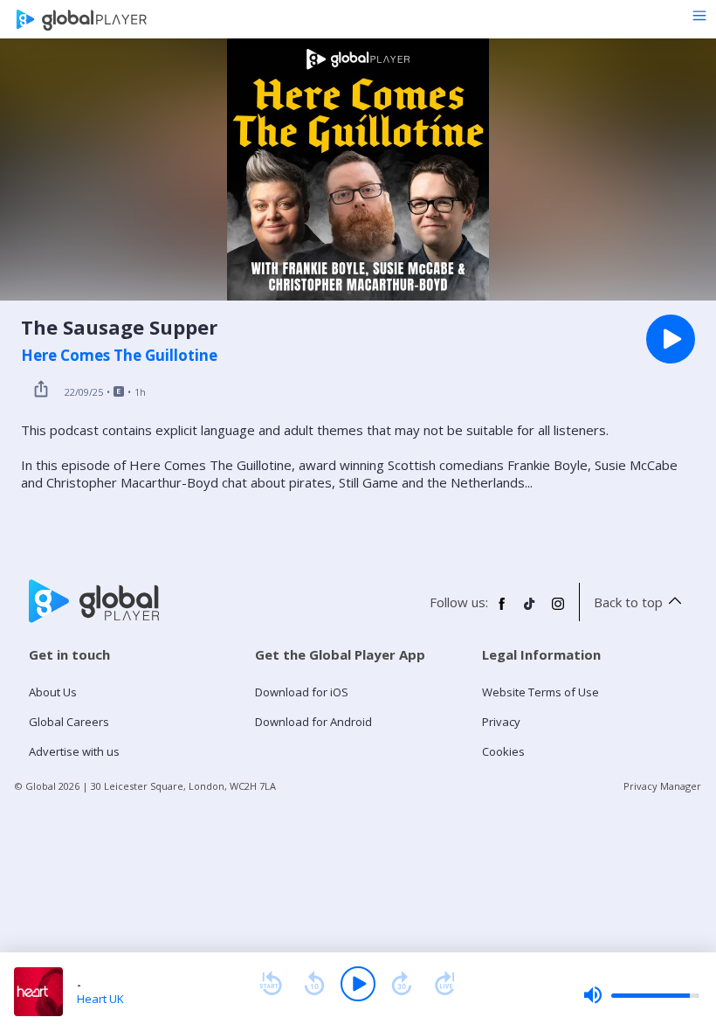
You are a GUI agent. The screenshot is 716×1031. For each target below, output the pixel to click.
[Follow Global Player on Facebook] (502, 611)
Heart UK (100, 999)
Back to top (628, 602)
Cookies (503, 751)
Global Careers (69, 722)
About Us (53, 692)
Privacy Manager (662, 786)
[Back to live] (445, 983)
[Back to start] (270, 983)
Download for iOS (301, 692)
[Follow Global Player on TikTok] (530, 611)
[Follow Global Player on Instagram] (558, 611)
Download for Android (313, 722)
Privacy (501, 722)
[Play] (358, 983)
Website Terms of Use (540, 692)
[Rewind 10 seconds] (314, 983)
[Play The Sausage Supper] (670, 339)
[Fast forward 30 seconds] (401, 983)
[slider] (641, 995)
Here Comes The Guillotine (119, 355)
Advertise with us (74, 751)
